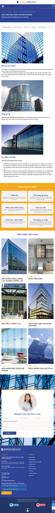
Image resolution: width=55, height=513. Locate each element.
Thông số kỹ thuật (17, 27)
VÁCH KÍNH (15, 11)
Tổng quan (3, 11)
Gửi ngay (8, 433)
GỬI (5, 493)
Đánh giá (34, 27)
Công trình (27, 27)
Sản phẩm (9, 11)
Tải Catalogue (41, 27)
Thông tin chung (7, 27)
